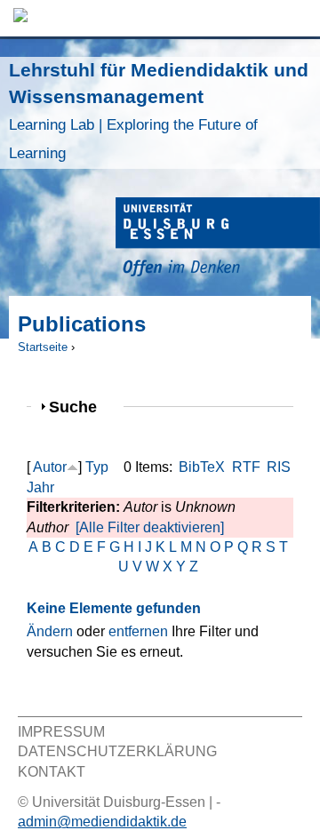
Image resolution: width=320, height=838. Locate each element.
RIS (279, 467)
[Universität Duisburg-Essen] (218, 239)
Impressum (61, 731)
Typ (96, 467)
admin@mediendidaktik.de (102, 821)
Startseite (43, 347)
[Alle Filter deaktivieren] (150, 527)
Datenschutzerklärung (117, 751)
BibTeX (202, 467)
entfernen (138, 631)
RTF (246, 467)
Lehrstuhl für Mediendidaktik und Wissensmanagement (158, 111)
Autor (50, 467)
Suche (80, 406)
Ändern (50, 631)
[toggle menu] (298, 18)
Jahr (40, 487)
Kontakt (51, 771)
